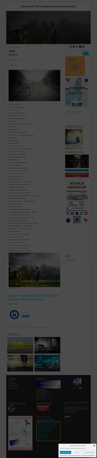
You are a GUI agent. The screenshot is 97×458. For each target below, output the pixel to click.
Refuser (77, 452)
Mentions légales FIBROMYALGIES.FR (74, 455)
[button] (94, 445)
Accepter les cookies (65, 452)
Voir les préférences (89, 452)
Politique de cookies (63, 455)
